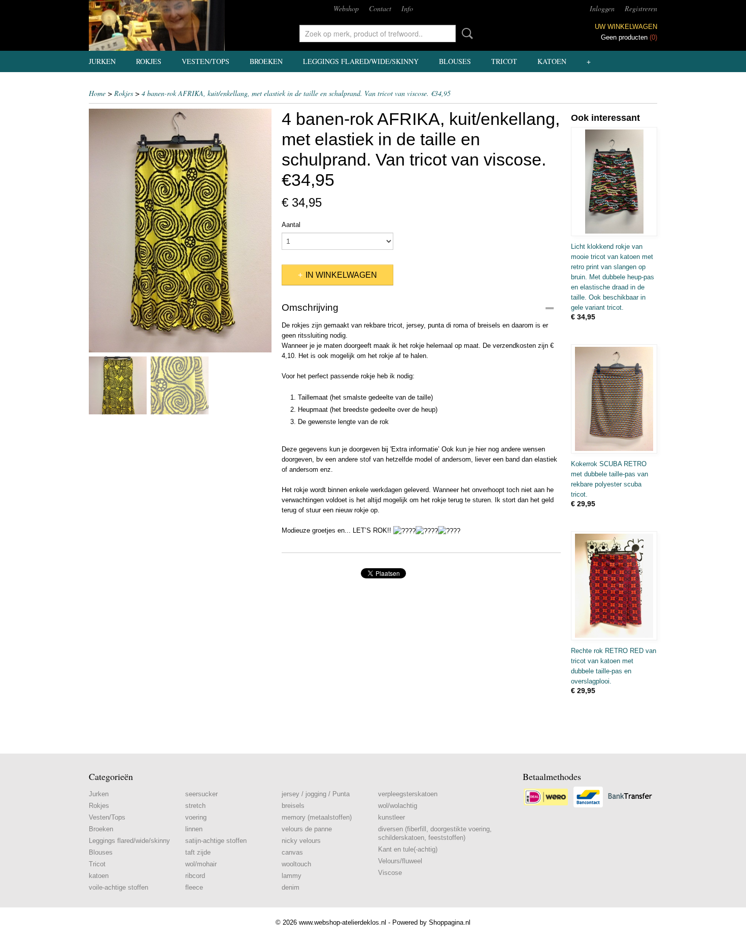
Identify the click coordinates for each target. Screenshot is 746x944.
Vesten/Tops (205, 61)
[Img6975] (180, 230)
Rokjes (148, 61)
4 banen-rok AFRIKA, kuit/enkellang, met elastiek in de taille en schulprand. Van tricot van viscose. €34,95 (296, 93)
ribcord (195, 876)
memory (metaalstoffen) (317, 817)
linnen (193, 829)
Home (97, 93)
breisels (293, 805)
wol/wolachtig (397, 805)
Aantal (291, 225)
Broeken (266, 61)
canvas (292, 852)
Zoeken (465, 33)
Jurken (102, 61)
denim (290, 887)
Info (407, 8)
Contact (380, 8)
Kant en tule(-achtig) (407, 849)
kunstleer (391, 817)
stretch (195, 805)
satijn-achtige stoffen (216, 840)
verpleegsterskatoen (407, 794)
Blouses (455, 61)
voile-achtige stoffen (118, 887)
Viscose (390, 872)
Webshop (346, 8)
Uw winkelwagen (626, 26)
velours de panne (307, 829)
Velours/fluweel (400, 861)
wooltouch (296, 864)
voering (196, 817)
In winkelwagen (341, 275)
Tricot (504, 61)
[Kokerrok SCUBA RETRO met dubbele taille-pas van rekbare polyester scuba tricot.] (614, 399)
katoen (551, 61)
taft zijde (198, 852)
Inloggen (602, 8)
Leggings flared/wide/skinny (361, 61)
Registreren (641, 8)
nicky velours (301, 840)
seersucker (201, 794)
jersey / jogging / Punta (316, 794)
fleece (194, 887)
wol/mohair (201, 864)
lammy (291, 876)
